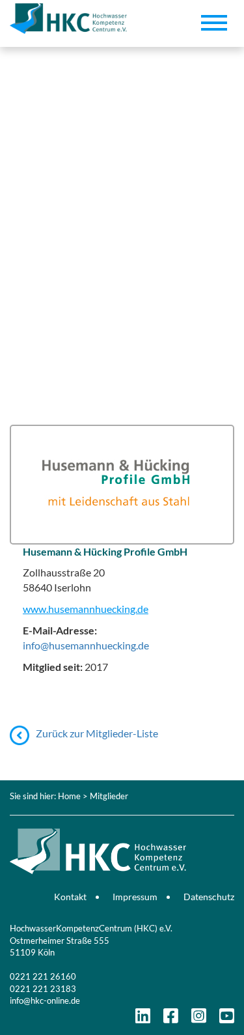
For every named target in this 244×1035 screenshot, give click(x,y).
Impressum (135, 896)
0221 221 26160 (43, 976)
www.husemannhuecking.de (85, 609)
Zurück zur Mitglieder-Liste (97, 733)
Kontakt (70, 896)
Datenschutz (208, 896)
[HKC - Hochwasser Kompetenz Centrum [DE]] (122, 832)
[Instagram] (198, 1019)
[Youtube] (226, 1019)
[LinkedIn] (142, 1019)
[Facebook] (170, 1019)
